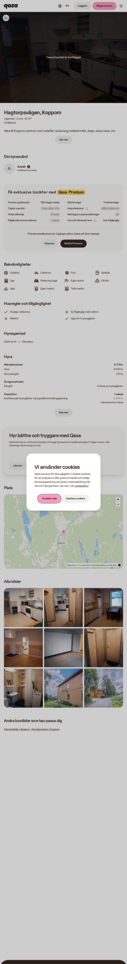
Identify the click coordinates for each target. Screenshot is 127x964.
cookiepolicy (81, 486)
